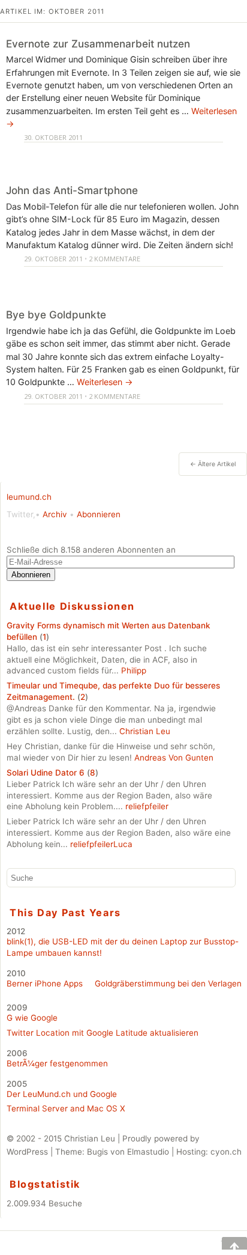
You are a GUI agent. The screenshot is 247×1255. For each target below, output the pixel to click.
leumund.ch (29, 497)
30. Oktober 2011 (53, 137)
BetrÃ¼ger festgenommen (57, 1063)
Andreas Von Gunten (173, 757)
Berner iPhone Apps (45, 983)
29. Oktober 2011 (53, 258)
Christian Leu (144, 731)
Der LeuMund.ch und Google (62, 1094)
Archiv (55, 514)
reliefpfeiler (146, 806)
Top (226, 1243)
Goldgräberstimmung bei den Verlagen (168, 983)
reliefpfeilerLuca (101, 844)
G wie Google (32, 1018)
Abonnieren (99, 514)
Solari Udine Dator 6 (46, 772)
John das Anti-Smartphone (72, 190)
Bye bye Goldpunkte (56, 314)
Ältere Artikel (213, 464)
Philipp (133, 670)
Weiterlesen (105, 382)
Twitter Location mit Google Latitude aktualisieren (102, 1033)
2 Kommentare (114, 258)
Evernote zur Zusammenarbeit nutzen (98, 43)
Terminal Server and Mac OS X (66, 1108)
